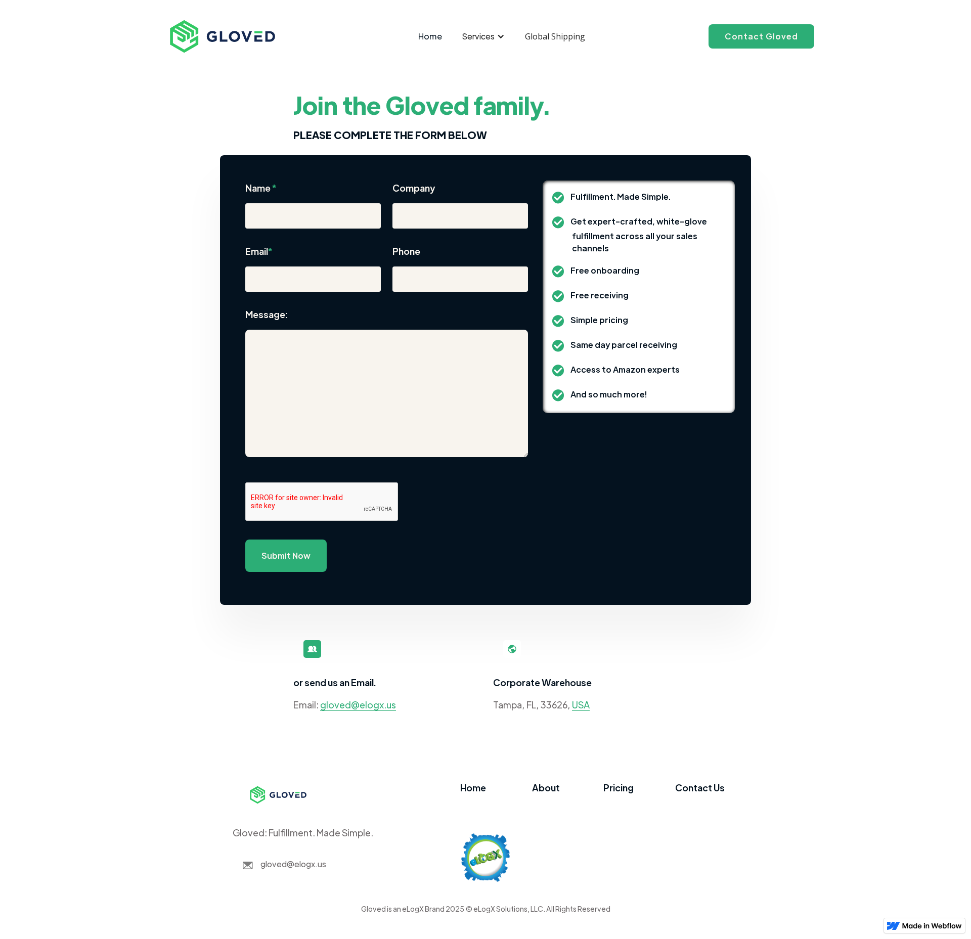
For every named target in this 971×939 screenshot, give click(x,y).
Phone (406, 251)
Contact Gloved (761, 36)
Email (259, 251)
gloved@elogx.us (358, 704)
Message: (266, 314)
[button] (483, 36)
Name (261, 188)
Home (430, 36)
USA (581, 704)
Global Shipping (555, 36)
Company (413, 188)
